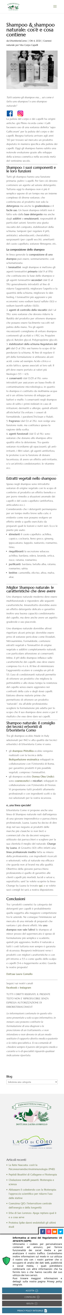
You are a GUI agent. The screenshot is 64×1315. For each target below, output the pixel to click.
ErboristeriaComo (18, 40)
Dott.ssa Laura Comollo (19, 973)
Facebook (11, 987)
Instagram (25, 987)
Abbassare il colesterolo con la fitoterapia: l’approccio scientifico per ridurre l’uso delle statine (32, 1194)
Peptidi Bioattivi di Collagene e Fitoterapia (33, 1174)
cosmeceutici (22, 780)
